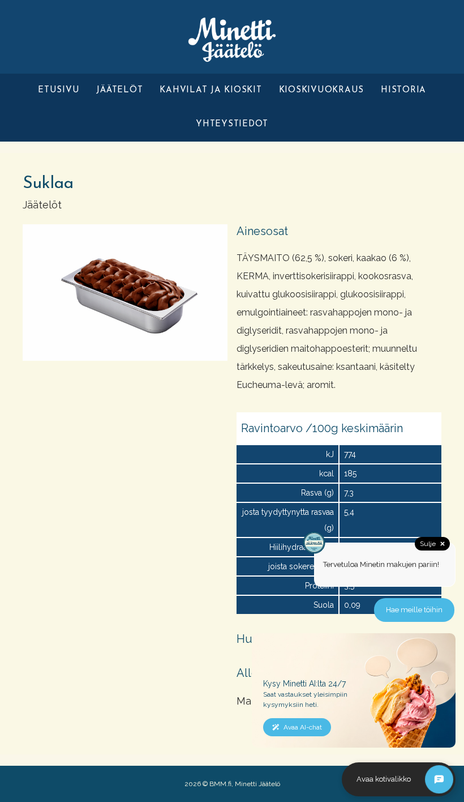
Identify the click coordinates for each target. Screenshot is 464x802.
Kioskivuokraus (321, 90)
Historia (403, 90)
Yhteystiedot (232, 124)
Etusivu (58, 90)
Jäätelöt (119, 90)
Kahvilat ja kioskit (210, 90)
